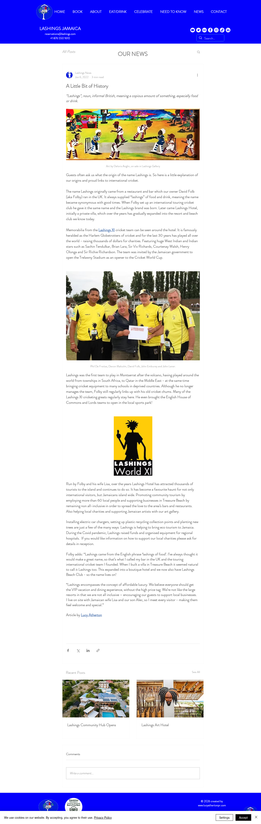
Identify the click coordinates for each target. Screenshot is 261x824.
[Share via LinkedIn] (88, 650)
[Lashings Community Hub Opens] (95, 698)
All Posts (68, 51)
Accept (243, 817)
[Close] (256, 817)
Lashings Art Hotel (155, 725)
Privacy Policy (103, 817)
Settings (224, 817)
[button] (198, 51)
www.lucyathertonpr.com (212, 805)
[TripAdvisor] (204, 30)
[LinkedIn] (228, 30)
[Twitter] (198, 30)
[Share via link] (98, 650)
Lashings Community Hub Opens (91, 725)
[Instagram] (216, 30)
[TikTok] (222, 30)
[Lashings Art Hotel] (170, 698)
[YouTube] (192, 30)
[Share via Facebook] (68, 650)
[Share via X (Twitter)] (78, 650)
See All (196, 672)
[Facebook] (210, 30)
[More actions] (197, 75)
